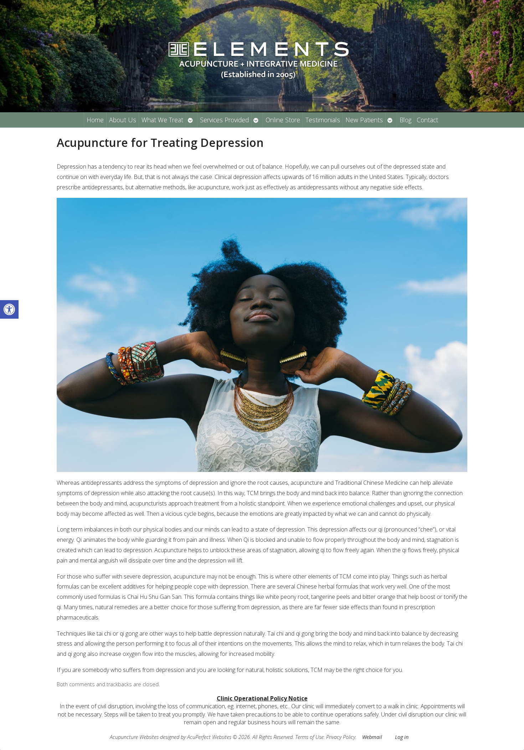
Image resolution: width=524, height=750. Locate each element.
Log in (402, 737)
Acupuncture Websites (134, 737)
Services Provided (224, 119)
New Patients (364, 119)
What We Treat (162, 119)
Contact (427, 119)
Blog (405, 119)
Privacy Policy (340, 737)
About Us (122, 119)
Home (95, 119)
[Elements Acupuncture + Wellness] (262, 56)
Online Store (283, 119)
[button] (9, 309)
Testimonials (322, 119)
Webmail (372, 737)
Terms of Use (309, 737)
